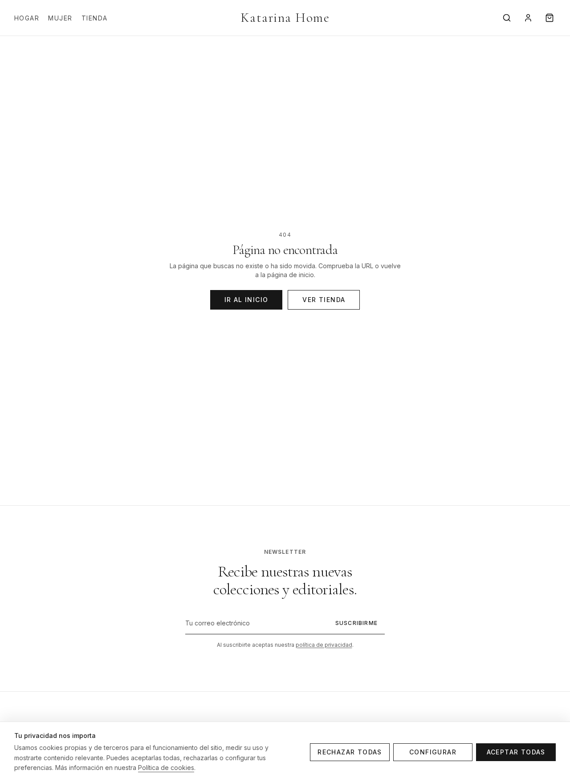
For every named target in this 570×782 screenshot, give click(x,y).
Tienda (94, 18)
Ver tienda (323, 299)
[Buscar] (507, 18)
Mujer (60, 18)
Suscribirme (356, 623)
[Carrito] (549, 18)
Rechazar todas (350, 752)
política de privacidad (324, 644)
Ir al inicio (246, 299)
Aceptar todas (516, 752)
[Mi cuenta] (528, 18)
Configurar (432, 752)
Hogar (26, 18)
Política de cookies (166, 767)
